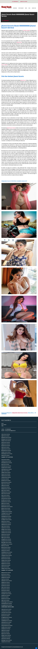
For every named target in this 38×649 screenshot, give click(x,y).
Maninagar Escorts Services (6, 640)
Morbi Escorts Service (5, 574)
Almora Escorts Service (5, 493)
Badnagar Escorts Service (6, 439)
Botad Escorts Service (5, 588)
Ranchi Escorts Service (5, 487)
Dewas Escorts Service (5, 442)
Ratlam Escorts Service (5, 445)
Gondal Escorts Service (5, 557)
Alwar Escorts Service (5, 495)
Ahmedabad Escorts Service (6, 462)
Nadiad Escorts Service (5, 563)
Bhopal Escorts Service (5, 504)
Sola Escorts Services (5, 631)
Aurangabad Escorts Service (6, 605)
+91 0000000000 (15, 1)
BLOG (29, 8)
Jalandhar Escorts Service (6, 532)
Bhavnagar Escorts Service (6, 542)
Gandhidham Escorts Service (6, 552)
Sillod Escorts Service (5, 447)
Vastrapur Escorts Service (6, 612)
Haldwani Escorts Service (6, 524)
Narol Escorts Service (5, 615)
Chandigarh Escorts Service (6, 513)
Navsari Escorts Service (5, 558)
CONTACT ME (34, 8)
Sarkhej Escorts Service (5, 628)
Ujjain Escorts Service (5, 435)
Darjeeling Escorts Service (6, 516)
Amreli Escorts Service (5, 585)
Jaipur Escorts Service (5, 470)
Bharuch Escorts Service (5, 547)
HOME (6, 8)
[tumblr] (34, 648)
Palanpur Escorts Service (6, 560)
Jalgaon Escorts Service (5, 448)
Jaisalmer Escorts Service (6, 531)
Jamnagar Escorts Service (6, 540)
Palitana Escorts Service (5, 575)
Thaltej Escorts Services (5, 636)
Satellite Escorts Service (6, 627)
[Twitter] (33, 648)
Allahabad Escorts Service (6, 491)
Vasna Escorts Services (5, 638)
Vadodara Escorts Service (6, 461)
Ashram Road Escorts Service (6, 625)
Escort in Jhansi (4, 64)
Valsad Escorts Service (5, 561)
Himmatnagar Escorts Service (7, 601)
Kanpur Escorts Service (5, 474)
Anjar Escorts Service (5, 600)
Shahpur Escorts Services (6, 635)
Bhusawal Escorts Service (6, 450)
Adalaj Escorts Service (5, 582)
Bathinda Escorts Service (6, 501)
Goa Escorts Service (5, 478)
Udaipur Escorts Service (5, 568)
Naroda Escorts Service (5, 614)
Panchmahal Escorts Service (6, 603)
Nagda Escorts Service (5, 443)
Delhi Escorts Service (5, 485)
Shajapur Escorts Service (6, 440)
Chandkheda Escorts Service (6, 620)
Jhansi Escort (19, 42)
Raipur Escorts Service (5, 483)
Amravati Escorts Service (6, 498)
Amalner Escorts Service (5, 452)
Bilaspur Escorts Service (5, 509)
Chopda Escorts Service (5, 641)
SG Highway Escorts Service (6, 617)
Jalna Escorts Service (5, 566)
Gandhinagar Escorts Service (6, 544)
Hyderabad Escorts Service (6, 469)
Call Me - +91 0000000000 (6, 429)
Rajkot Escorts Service (5, 537)
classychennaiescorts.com (18, 646)
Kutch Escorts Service (5, 590)
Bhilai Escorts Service (5, 503)
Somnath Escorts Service (6, 592)
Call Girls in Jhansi (26, 30)
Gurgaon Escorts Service (6, 467)
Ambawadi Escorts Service (6, 622)
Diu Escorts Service (5, 596)
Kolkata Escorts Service (5, 475)
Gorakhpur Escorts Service (6, 519)
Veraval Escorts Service (5, 548)
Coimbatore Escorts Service (6, 511)
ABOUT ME (9, 8)
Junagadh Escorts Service (6, 539)
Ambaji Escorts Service (5, 577)
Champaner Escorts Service (6, 555)
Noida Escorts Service (5, 521)
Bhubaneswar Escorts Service (6, 506)
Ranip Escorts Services (5, 633)
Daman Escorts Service (5, 514)
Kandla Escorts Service (5, 595)
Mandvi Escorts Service (5, 598)
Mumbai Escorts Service (5, 480)
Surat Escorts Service (5, 459)
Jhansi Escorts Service (11, 127)
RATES (26, 8)
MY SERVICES (15, 8)
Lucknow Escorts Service (6, 477)
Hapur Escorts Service (5, 526)
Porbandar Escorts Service (6, 593)
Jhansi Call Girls (23, 1)
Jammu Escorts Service (5, 534)
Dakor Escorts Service (5, 587)
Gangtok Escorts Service (6, 517)
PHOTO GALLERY (21, 8)
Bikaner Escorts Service (5, 508)
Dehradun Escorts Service (6, 465)
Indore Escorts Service (5, 434)
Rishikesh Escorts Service (6, 488)
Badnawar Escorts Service (6, 437)
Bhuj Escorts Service (5, 545)
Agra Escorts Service (5, 464)
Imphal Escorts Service (5, 527)
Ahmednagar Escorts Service (6, 453)
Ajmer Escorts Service (5, 490)
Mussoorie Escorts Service (6, 482)
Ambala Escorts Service (5, 496)
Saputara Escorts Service (6, 553)
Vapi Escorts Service (5, 579)
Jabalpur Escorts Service (6, 529)
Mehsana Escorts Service (6, 572)
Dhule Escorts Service (5, 455)
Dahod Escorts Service (5, 583)
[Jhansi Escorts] (19, 196)
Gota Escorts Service (5, 618)
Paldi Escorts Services (5, 630)
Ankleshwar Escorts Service (6, 580)
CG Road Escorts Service (5, 610)
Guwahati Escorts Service (6, 522)
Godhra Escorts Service (5, 565)
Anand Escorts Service (5, 550)
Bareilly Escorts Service (5, 500)
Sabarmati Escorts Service (6, 609)
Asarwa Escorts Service (5, 623)
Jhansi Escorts (23, 80)
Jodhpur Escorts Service (5, 472)
